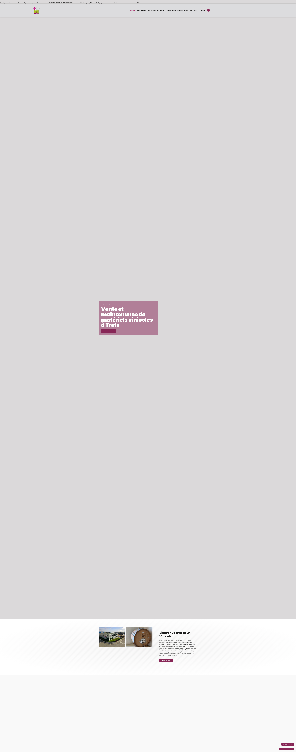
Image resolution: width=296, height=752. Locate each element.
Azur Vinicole (171, 640)
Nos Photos (193, 10)
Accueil (132, 10)
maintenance (174, 648)
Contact (202, 10)
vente (165, 648)
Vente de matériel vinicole (156, 10)
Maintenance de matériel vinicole (177, 10)
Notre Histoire (141, 10)
